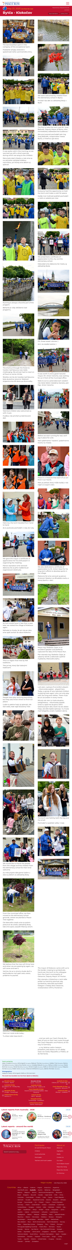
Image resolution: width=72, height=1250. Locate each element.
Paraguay (40, 1224)
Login (66, 1243)
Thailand (37, 1236)
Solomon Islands (23, 1234)
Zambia (27, 1241)
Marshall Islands (60, 1214)
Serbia (20, 1231)
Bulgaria (26, 1195)
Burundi (33, 1195)
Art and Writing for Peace (43, 1148)
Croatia (38, 1197)
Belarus (20, 1192)
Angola (39, 1187)
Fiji (36, 1202)
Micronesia (35, 1217)
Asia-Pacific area (23, 1190)
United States (42, 1239)
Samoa (27, 1229)
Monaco (51, 1217)
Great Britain (36, 1204)
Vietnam (20, 1241)
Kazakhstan (27, 1209)
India (44, 1207)
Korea (48, 1209)
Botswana (59, 1192)
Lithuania (45, 1212)
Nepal (47, 1219)
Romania (52, 1227)
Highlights (60, 1151)
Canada (40, 1195)
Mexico (28, 1217)
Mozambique (31, 1219)
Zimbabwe (35, 1241)
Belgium (27, 1192)
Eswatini (56, 1200)
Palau (19, 1224)
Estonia (48, 1200)
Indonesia (51, 1207)
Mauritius (21, 1217)
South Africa (34, 1234)
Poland (52, 1224)
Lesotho (20, 1212)
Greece (44, 1204)
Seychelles (27, 1231)
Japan (20, 1209)
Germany (21, 1204)
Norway (62, 1222)
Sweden (64, 1234)
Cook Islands (30, 1197)
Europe (20, 1202)
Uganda (26, 1239)
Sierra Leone (36, 1231)
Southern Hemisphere (47, 1234)
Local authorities (40, 1154)
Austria (40, 1190)
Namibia (40, 1219)
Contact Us (60, 1157)
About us (59, 1148)
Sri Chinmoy (60, 1173)
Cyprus (50, 1197)
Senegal (59, 1229)
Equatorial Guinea (38, 1200)
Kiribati (41, 1209)
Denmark (21, 1200)
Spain (58, 1234)
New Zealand (22, 1222)
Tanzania (30, 1236)
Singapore (45, 1231)
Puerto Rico (43, 1227)
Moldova (44, 1217)
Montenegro (22, 1219)
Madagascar (21, 1214)
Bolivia (34, 1192)
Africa (20, 1187)
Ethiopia (63, 1200)
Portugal (60, 1224)
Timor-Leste (46, 1236)
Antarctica (47, 1187)
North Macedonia (52, 1222)
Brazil (19, 1195)
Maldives (44, 1214)
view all (68, 1109)
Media (58, 1154)
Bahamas (48, 1190)
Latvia (63, 1209)
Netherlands (55, 1219)
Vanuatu (59, 1239)
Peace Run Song (62, 1167)
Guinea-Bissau (22, 1207)
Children (37, 1151)
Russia (59, 1227)
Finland (41, 1202)
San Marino (35, 1229)
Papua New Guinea (29, 1224)
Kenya (35, 1209)
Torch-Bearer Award (63, 1163)
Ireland (58, 1207)
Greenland (52, 1204)
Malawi (29, 1214)
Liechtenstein (35, 1212)
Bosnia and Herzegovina (46, 1192)
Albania (25, 1187)
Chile (56, 1195)
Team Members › (53, 13)
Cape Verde (48, 1195)
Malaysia (37, 1214)
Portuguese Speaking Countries (27, 1227)
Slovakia (53, 1231)
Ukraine (33, 1239)
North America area (39, 1222)
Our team (60, 1160)
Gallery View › (64, 13)
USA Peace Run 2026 (60, 1183)
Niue (29, 1222)
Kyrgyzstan (55, 1209)
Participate (38, 1157)
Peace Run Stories (62, 1170)
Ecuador (28, 1200)
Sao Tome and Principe (48, 1229)
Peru (46, 1224)
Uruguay (51, 1239)
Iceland (38, 1207)
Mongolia (59, 1217)
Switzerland (21, 1236)
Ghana (28, 1204)
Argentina (56, 1187)
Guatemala (60, 1204)
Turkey (60, 1236)
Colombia (21, 1197)
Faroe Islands (28, 1202)
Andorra (33, 1187)
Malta (51, 1214)
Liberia (27, 1212)
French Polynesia (57, 1202)
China (61, 1195)
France (48, 1202)
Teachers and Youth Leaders (43, 1160)
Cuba (44, 1197)
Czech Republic (59, 1197)
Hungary (31, 1207)
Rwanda (20, 1229)
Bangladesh (56, 1190)
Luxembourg (54, 1212)
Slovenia (61, 1231)
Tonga (54, 1236)
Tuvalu (20, 1239)
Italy (64, 1207)
